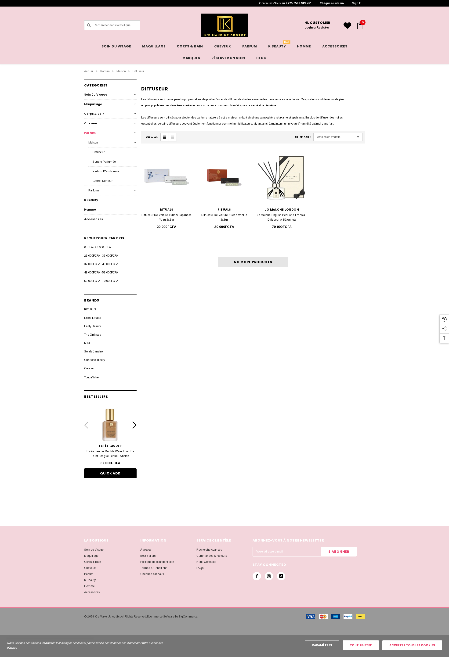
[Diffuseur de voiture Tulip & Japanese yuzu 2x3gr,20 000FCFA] (166, 177)
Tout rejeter (361, 645)
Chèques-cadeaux (332, 3)
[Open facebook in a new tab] (257, 576)
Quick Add (110, 473)
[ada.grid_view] (165, 137)
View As (152, 137)
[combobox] (112, 25)
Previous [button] (86, 425)
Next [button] (134, 425)
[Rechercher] (89, 25)
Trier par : (302, 137)
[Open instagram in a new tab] (269, 576)
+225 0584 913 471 (299, 3)
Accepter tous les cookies (412, 645)
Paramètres (322, 645)
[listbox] (337, 137)
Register (323, 27)
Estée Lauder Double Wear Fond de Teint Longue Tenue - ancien (110, 454)
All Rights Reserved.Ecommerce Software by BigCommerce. (159, 616)
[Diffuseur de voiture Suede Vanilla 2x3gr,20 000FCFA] (224, 177)
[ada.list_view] (173, 137)
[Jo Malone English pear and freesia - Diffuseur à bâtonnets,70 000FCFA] (282, 177)
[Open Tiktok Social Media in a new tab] (281, 576)
